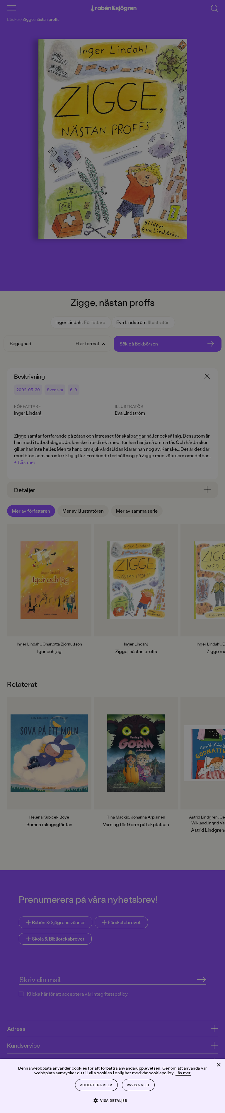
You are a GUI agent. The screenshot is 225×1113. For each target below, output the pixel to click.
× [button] (218, 1065)
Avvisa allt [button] (138, 1085)
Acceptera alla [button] (96, 1085)
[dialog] (112, 556)
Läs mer (183, 1072)
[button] (112, 1100)
